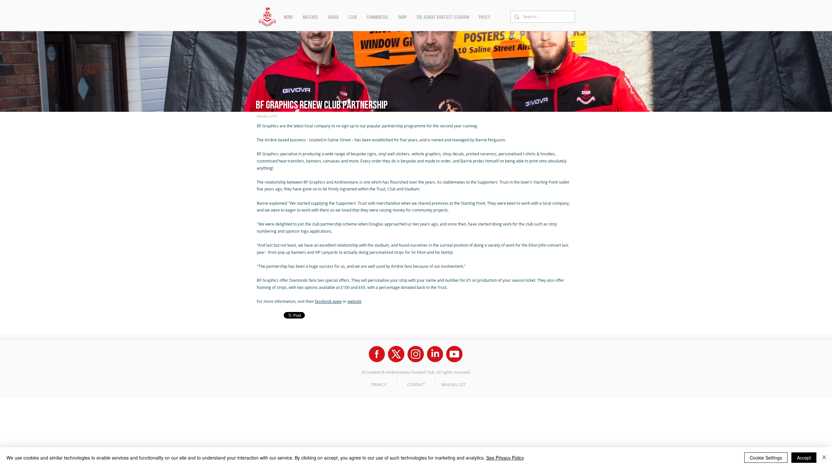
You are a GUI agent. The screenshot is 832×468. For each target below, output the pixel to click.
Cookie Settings (766, 457)
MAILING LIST (453, 384)
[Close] (824, 457)
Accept (804, 457)
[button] (288, 17)
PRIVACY (378, 384)
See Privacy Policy (505, 457)
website (354, 301)
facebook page (328, 301)
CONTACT (416, 384)
